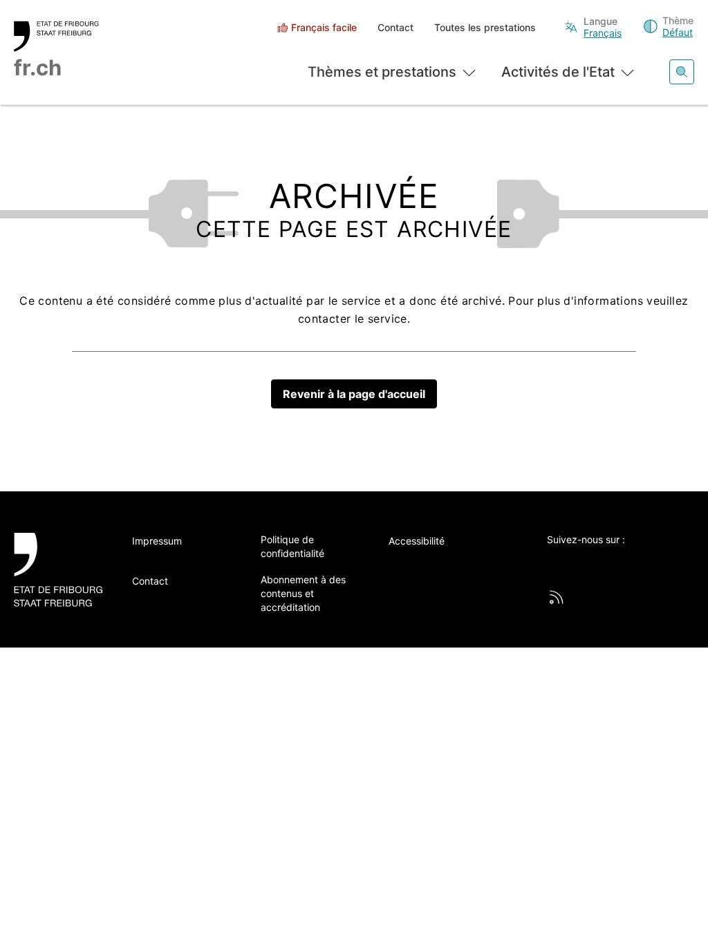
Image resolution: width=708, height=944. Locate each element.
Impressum (157, 541)
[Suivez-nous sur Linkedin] (618, 562)
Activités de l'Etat (558, 72)
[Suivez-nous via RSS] (556, 597)
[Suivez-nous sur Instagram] (651, 562)
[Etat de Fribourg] (58, 570)
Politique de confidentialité (292, 546)
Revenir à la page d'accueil (354, 394)
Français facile (324, 27)
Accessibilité (417, 541)
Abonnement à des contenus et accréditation (303, 593)
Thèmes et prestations (382, 72)
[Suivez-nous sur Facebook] (586, 562)
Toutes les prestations (485, 27)
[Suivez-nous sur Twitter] (554, 562)
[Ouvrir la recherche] (681, 71)
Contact (395, 27)
